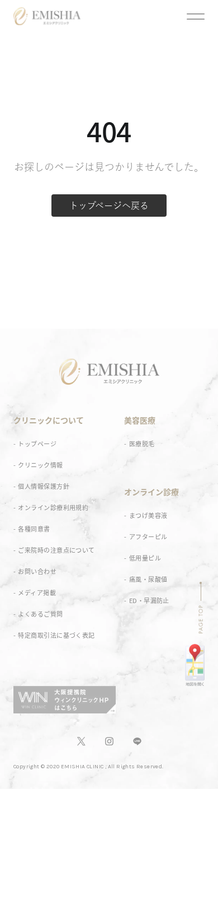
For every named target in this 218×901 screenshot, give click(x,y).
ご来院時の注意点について (56, 550)
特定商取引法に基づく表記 (56, 635)
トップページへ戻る (109, 205)
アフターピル (148, 537)
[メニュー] (195, 18)
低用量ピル (145, 558)
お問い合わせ (37, 571)
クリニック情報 (40, 465)
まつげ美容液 (148, 515)
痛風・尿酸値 (148, 579)
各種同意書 (34, 529)
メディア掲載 (37, 593)
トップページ (37, 444)
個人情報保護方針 (43, 486)
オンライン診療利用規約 (53, 508)
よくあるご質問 (40, 614)
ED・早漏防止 (149, 600)
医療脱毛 (142, 444)
